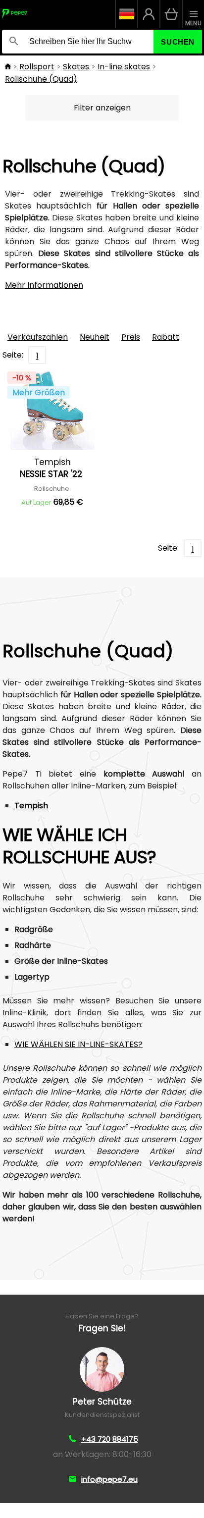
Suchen (178, 42)
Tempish (31, 805)
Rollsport (36, 66)
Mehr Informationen (44, 285)
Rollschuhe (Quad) (41, 79)
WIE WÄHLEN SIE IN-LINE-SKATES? (78, 1044)
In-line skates (124, 66)
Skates (76, 66)
